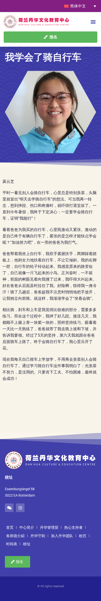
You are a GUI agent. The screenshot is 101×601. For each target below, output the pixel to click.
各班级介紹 (15, 536)
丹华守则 (37, 536)
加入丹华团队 (62, 536)
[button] (93, 21)
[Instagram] (20, 507)
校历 (82, 536)
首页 (9, 527)
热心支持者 (73, 527)
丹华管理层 (49, 527)
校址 (26, 544)
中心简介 (26, 527)
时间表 (11, 544)
